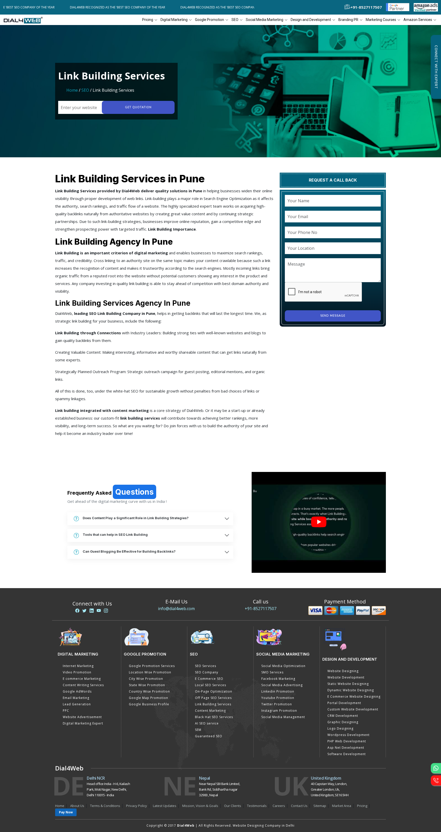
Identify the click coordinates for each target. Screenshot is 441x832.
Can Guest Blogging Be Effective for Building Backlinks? (129, 551)
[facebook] (77, 610)
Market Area (341, 805)
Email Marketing (76, 698)
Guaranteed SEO (208, 736)
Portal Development (344, 703)
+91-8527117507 (260, 608)
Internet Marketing (78, 666)
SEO (85, 90)
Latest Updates (164, 805)
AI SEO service (207, 723)
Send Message (332, 316)
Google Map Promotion (148, 698)
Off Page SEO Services (213, 698)
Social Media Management (283, 717)
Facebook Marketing (278, 678)
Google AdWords (77, 691)
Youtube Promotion (277, 698)
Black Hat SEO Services (214, 717)
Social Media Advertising (282, 685)
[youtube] (99, 610)
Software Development (346, 754)
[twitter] (84, 610)
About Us (77, 805)
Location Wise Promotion (150, 672)
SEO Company (206, 672)
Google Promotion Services (152, 666)
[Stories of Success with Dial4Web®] (319, 522)
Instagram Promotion (279, 710)
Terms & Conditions (105, 805)
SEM (198, 730)
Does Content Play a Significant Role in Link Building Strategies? (136, 518)
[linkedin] (92, 610)
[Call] (436, 780)
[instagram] (106, 610)
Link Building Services (213, 704)
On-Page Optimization (213, 691)
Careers (279, 805)
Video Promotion (77, 672)
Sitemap (319, 805)
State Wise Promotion (147, 685)
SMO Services (272, 672)
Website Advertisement (82, 717)
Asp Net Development (345, 747)
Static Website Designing (348, 684)
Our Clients (232, 805)
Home (72, 90)
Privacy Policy (136, 805)
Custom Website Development (352, 709)
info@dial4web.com (176, 608)
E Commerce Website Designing (354, 696)
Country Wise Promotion (149, 691)
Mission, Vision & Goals (200, 805)
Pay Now (66, 812)
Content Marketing (210, 710)
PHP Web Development (346, 741)
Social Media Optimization (283, 666)
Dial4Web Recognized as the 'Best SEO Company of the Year (91, 7)
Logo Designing (340, 728)
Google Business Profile (149, 704)
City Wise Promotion (146, 678)
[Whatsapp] (436, 768)
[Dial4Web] (25, 19)
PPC (66, 710)
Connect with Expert (436, 67)
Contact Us (299, 805)
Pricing (147, 20)
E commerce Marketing (82, 678)
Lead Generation (77, 704)
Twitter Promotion (276, 704)
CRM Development (342, 716)
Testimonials (257, 805)
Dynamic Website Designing (350, 690)
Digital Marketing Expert (83, 723)
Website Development (345, 677)
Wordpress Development (348, 735)
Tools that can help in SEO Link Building (115, 534)
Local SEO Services (210, 685)
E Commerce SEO (209, 678)
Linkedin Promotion (277, 691)
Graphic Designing (342, 722)
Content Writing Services (83, 685)
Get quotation (138, 107)
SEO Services (205, 666)
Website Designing (343, 671)
